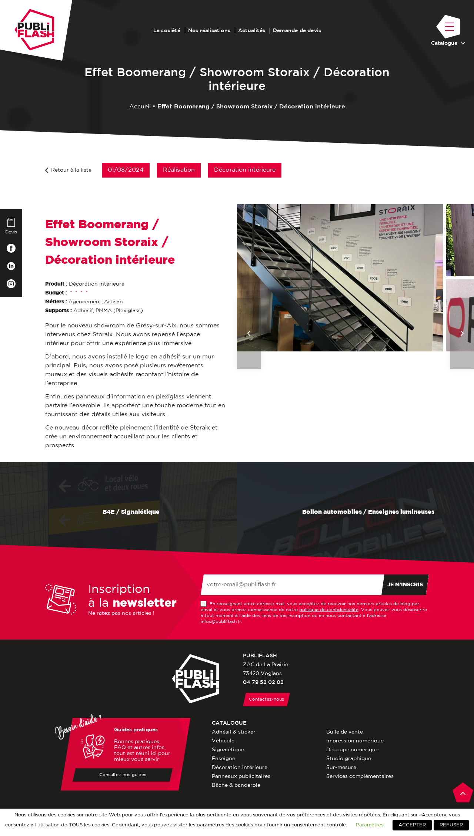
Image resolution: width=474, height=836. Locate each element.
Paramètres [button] (369, 825)
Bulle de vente (344, 732)
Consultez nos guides (122, 775)
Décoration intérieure (239, 767)
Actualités (251, 30)
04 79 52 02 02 (263, 682)
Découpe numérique (352, 750)
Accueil (140, 106)
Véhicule (223, 741)
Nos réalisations (209, 30)
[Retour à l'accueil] (34, 30)
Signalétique (228, 750)
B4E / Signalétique (130, 512)
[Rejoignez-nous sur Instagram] (11, 283)
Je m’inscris (405, 585)
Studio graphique (348, 758)
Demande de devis (297, 30)
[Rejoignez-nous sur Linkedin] (11, 266)
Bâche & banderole (236, 785)
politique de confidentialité (328, 610)
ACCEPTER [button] (412, 825)
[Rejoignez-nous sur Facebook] (11, 248)
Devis (11, 232)
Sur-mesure (341, 767)
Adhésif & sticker (234, 732)
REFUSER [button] (451, 825)
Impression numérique (355, 741)
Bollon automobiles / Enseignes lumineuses (367, 512)
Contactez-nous (266, 699)
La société (166, 30)
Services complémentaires (360, 776)
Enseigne (223, 758)
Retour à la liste (71, 170)
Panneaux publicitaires (241, 776)
